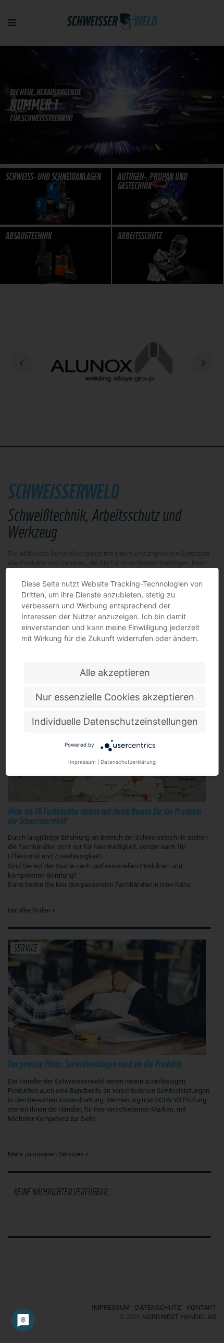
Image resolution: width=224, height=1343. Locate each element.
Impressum (82, 762)
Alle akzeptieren (115, 672)
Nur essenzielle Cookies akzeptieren (114, 697)
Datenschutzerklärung (128, 762)
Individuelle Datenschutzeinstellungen (115, 721)
